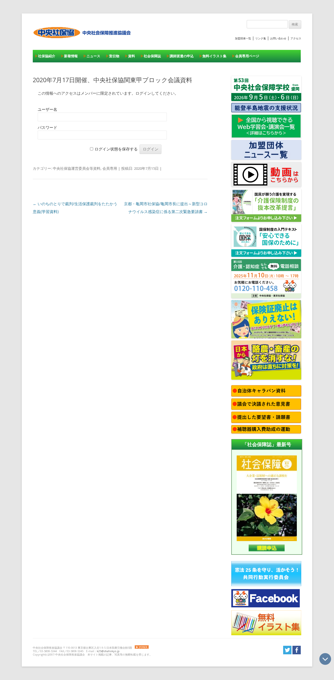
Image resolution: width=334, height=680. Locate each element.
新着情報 (71, 56)
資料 (131, 56)
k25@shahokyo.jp (108, 651)
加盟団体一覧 (243, 38)
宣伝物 (114, 56)
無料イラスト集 (214, 56)
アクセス (295, 38)
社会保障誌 (152, 56)
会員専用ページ (247, 56)
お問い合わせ (278, 38)
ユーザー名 (47, 109)
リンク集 (260, 38)
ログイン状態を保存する (116, 149)
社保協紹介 (46, 56)
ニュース (93, 56)
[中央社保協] (83, 42)
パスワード (47, 127)
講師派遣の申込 (182, 56)
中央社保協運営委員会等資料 (76, 168)
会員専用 (109, 168)
